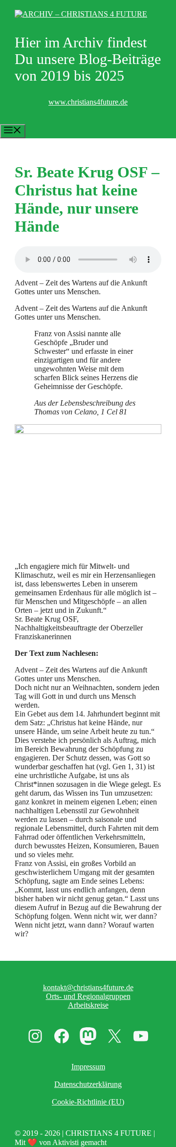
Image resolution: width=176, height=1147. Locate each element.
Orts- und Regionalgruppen (88, 996)
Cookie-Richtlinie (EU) (88, 1102)
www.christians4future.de (88, 102)
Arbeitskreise (88, 1005)
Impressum (88, 1066)
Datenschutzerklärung (88, 1084)
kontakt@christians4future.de (88, 987)
